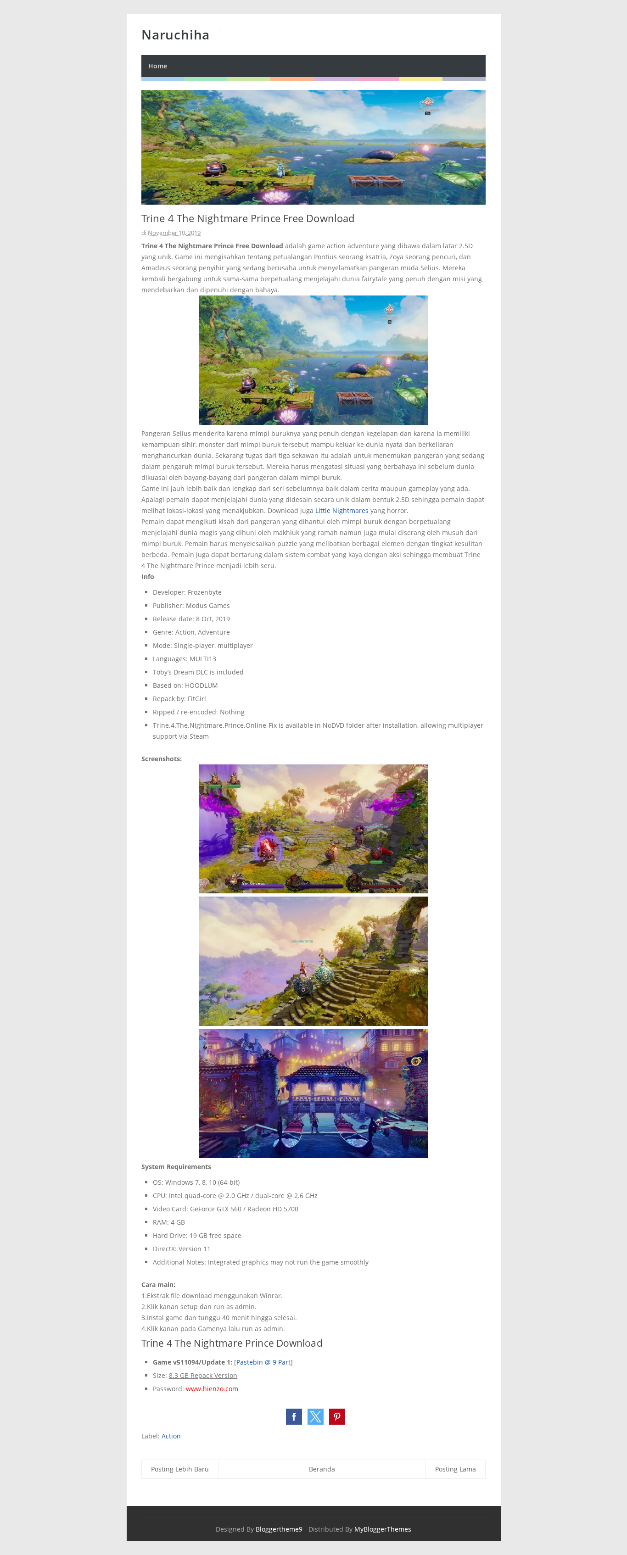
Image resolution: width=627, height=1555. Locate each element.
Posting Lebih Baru (180, 1469)
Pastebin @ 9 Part (263, 1362)
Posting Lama (455, 1469)
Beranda (322, 1469)
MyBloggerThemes (382, 1529)
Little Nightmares (342, 510)
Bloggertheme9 (279, 1529)
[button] (294, 1417)
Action (171, 1436)
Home (157, 65)
